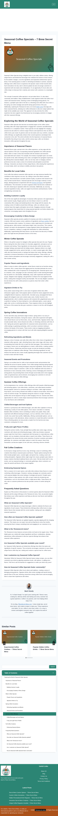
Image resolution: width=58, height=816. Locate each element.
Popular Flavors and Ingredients (14, 697)
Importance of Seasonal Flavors (13, 680)
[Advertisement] (29, 20)
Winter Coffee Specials (11, 693)
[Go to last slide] (4, 643)
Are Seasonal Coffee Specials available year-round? (19, 744)
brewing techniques (37, 182)
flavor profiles (45, 221)
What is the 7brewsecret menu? (14, 740)
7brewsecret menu (40, 810)
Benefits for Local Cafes (11, 683)
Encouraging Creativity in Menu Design (16, 690)
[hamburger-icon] (53, 4)
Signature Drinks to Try (12, 700)
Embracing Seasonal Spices (13, 727)
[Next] (54, 643)
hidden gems (39, 107)
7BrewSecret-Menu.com (25, 604)
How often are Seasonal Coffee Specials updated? (19, 737)
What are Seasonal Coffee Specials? (15, 734)
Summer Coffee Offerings (12, 714)
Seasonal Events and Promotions (15, 710)
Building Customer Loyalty (13, 687)
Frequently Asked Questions (12, 730)
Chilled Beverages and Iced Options (15, 717)
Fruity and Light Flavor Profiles (14, 720)
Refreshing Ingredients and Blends (15, 707)
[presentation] (14, 636)
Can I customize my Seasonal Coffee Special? (18, 747)
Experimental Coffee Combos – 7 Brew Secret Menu (13, 649)
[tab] (27, 657)
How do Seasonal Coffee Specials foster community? (19, 750)
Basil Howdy (29, 591)
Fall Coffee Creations (11, 724)
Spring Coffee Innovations (12, 703)
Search (53, 666)
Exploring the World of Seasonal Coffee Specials (16, 677)
